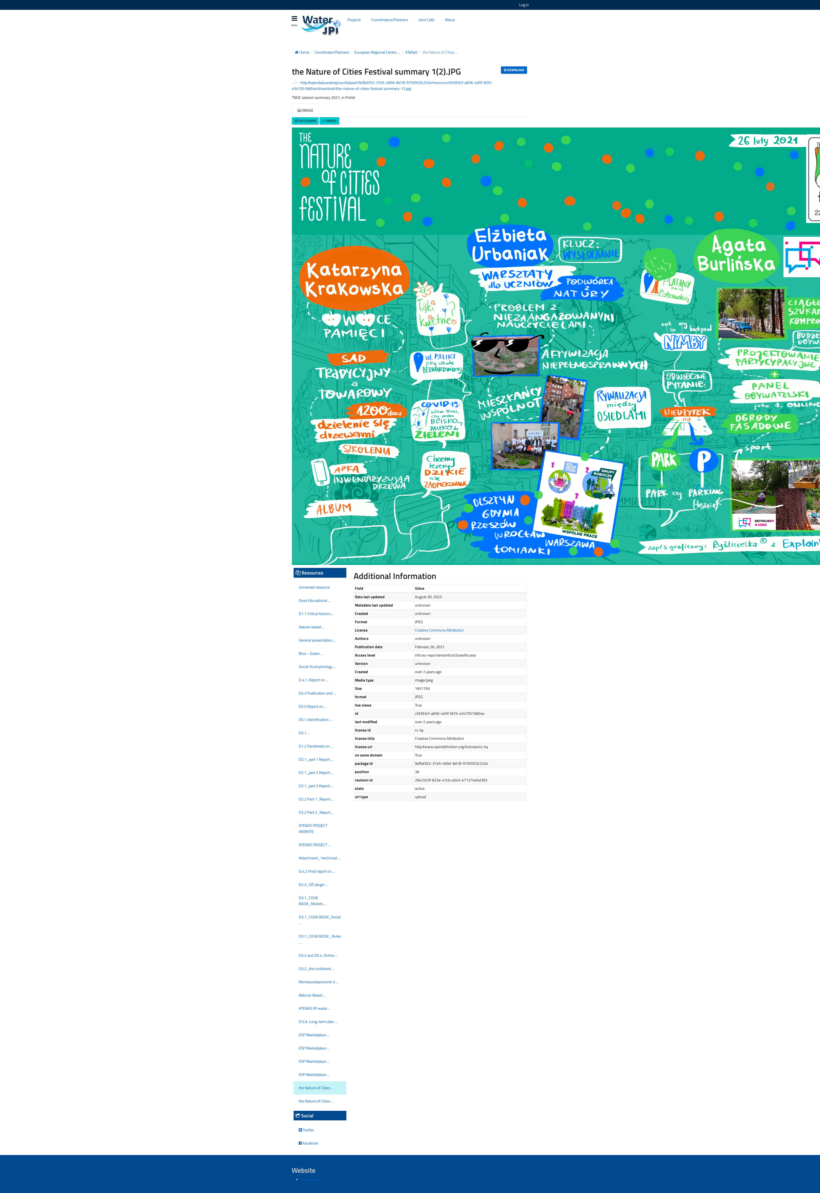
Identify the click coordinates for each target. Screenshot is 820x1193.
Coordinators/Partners (389, 20)
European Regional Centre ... (377, 52)
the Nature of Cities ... (440, 52)
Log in (524, 5)
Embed (331, 120)
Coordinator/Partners (332, 52)
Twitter (308, 1130)
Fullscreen (306, 120)
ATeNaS (411, 52)
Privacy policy (309, 1179)
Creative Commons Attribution (439, 630)
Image (307, 110)
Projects (354, 20)
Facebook (310, 1143)
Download (515, 69)
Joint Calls (426, 20)
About (450, 20)
